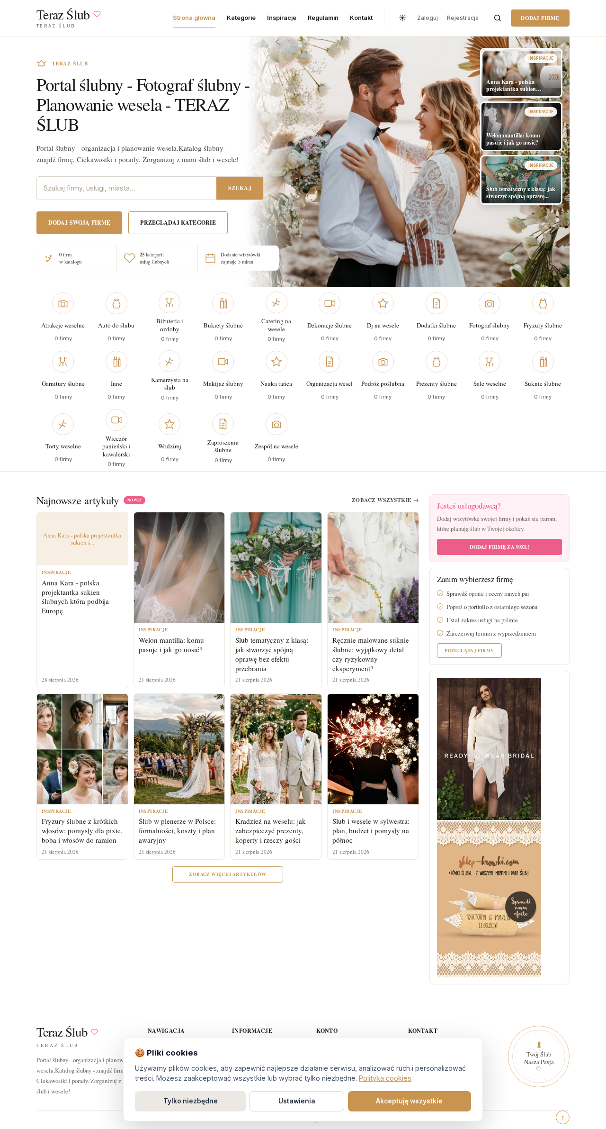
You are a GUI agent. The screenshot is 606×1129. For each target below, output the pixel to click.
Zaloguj (427, 17)
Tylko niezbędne (190, 1101)
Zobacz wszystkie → (385, 500)
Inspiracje (281, 17)
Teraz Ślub (62, 1032)
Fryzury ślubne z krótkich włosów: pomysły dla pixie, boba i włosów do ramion (82, 830)
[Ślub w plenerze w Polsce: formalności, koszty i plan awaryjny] (179, 749)
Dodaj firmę (540, 18)
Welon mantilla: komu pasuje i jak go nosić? (171, 644)
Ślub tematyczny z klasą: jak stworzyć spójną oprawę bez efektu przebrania (271, 654)
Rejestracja (463, 17)
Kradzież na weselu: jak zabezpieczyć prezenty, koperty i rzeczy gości (270, 830)
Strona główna (194, 17)
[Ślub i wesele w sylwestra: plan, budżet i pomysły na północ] (373, 749)
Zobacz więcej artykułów (227, 874)
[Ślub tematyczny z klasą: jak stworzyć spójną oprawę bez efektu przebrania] (276, 567)
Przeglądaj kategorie (178, 223)
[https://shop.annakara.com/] (489, 748)
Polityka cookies (385, 1078)
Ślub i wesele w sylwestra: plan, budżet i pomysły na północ (371, 830)
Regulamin (323, 17)
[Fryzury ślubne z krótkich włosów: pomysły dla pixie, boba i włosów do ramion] (82, 749)
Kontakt (361, 17)
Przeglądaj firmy (469, 650)
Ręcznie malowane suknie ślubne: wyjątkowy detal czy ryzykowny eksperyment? (370, 654)
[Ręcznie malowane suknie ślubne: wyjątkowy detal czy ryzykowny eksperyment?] (373, 567)
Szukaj (239, 188)
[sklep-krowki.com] (489, 898)
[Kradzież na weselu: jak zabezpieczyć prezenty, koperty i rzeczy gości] (276, 749)
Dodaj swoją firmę (79, 223)
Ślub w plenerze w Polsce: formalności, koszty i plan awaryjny (177, 830)
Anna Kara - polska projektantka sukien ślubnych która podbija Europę (75, 596)
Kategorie (241, 17)
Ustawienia (296, 1101)
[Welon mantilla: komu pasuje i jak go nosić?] (179, 567)
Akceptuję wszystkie (409, 1101)
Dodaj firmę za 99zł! (500, 547)
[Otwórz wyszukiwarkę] (497, 18)
